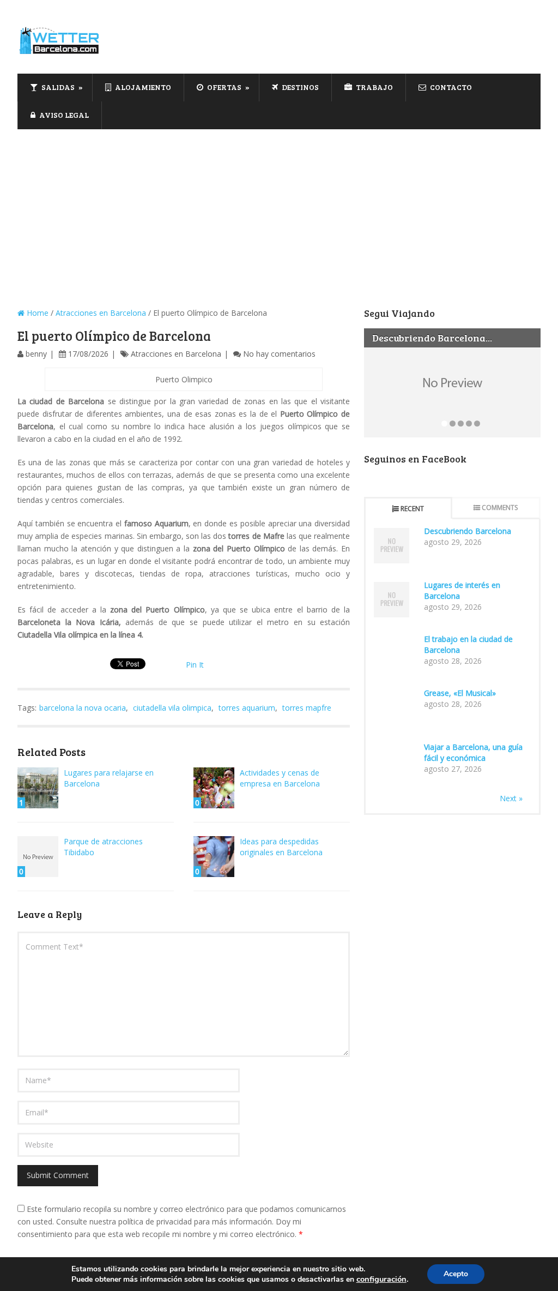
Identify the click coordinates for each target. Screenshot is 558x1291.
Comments (500, 507)
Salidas (57, 87)
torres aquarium (247, 707)
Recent (412, 508)
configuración (381, 1279)
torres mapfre (306, 707)
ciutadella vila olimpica (172, 707)
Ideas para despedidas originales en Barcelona (281, 846)
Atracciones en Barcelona (101, 313)
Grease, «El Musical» (460, 693)
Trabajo (373, 87)
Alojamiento (142, 87)
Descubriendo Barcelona (467, 531)
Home (36, 313)
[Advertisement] (279, 211)
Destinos (299, 87)
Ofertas (223, 87)
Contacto (450, 87)
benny (36, 354)
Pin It (195, 664)
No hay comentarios (279, 354)
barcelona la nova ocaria (82, 707)
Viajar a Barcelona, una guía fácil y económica (473, 752)
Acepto (456, 1274)
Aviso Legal (63, 115)
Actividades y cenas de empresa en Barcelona (280, 778)
